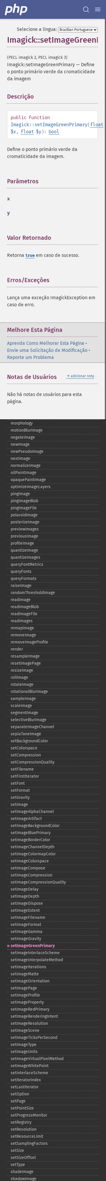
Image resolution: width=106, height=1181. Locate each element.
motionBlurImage (27, 430)
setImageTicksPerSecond (34, 1037)
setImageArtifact (26, 818)
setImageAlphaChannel (32, 811)
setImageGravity (26, 938)
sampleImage (23, 698)
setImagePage (24, 988)
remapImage (22, 628)
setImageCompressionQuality (38, 882)
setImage (19, 804)
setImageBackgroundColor (35, 825)
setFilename (22, 769)
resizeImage (22, 670)
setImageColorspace (30, 861)
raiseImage (21, 585)
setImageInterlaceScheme (35, 952)
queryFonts (21, 571)
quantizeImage (24, 550)
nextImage (20, 458)
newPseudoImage (27, 451)
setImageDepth (25, 896)
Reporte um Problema (30, 357)
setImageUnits (24, 1051)
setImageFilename (28, 917)
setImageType (24, 1044)
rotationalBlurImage (29, 691)
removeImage (23, 635)
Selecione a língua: (37, 29)
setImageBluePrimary (31, 832)
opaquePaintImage (28, 479)
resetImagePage (26, 663)
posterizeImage (25, 522)
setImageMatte (25, 974)
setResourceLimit (27, 1136)
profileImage (22, 543)
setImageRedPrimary (30, 1009)
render (17, 649)
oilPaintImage (24, 472)
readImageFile (24, 613)
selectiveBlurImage (29, 719)
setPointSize (22, 1108)
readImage (21, 599)
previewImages (25, 529)
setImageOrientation (30, 981)
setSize (17, 1150)
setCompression (26, 755)
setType (18, 1164)
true (30, 255)
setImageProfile (25, 995)
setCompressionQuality (32, 762)
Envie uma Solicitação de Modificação (47, 350)
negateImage (23, 437)
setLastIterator (25, 1086)
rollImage (19, 677)
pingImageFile (24, 507)
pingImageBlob (24, 500)
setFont (18, 783)
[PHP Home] (16, 9)
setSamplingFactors (29, 1143)
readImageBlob (25, 606)
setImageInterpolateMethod (37, 959)
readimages (22, 620)
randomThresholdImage (33, 592)
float (96, 124)
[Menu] (98, 9)
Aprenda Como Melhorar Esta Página (45, 343)
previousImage (24, 536)
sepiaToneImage (26, 733)
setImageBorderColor (30, 839)
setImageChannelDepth (32, 846)
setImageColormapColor (33, 853)
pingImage (20, 493)
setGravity (20, 797)
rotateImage (22, 684)
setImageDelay (25, 889)
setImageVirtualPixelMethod (37, 1058)
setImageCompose (28, 868)
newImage (20, 444)
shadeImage (22, 1171)
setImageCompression (31, 875)
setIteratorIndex (26, 1079)
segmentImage (24, 712)
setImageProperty (27, 1002)
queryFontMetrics (27, 564)
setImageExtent (25, 910)
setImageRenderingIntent (34, 1016)
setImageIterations (28, 966)
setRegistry (21, 1122)
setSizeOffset (23, 1157)
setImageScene (25, 1030)
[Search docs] (86, 9)
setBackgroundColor (29, 740)
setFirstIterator (25, 776)
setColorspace (24, 748)
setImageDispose (27, 903)
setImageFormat (26, 924)
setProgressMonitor (29, 1115)
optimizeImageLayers (31, 486)
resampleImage (25, 656)
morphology (22, 423)
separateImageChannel (32, 726)
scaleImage (21, 705)
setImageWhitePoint (30, 1065)
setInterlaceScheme (29, 1072)
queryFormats (24, 578)
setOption (20, 1094)
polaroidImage (24, 515)
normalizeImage (26, 465)
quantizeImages (25, 557)
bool (54, 131)
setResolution (24, 1129)
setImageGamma (26, 931)
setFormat (20, 790)
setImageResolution (29, 1023)
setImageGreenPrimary (33, 945)
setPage (18, 1101)
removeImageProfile (29, 642)
